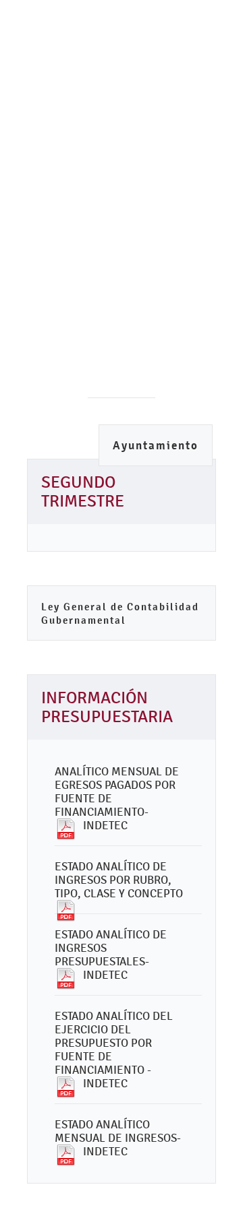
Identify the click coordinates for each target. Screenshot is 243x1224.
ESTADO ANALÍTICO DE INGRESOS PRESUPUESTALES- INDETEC (111, 954)
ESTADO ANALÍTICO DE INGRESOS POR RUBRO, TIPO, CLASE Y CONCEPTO (119, 880)
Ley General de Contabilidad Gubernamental (120, 613)
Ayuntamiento (155, 446)
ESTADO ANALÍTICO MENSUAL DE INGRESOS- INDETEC (118, 1138)
